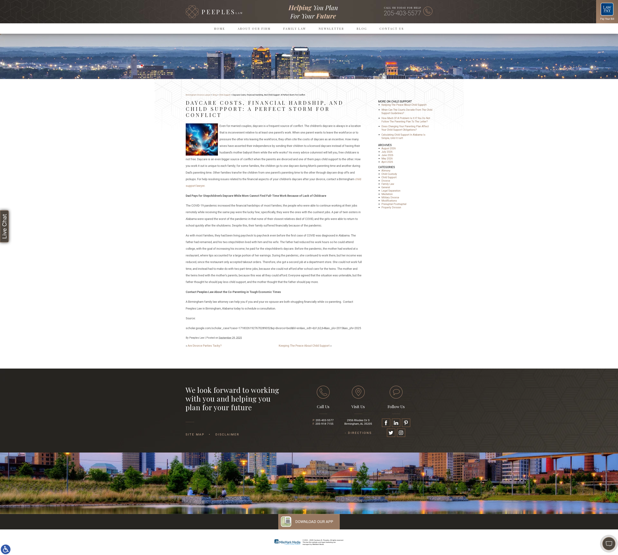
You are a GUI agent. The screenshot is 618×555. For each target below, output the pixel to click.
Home (219, 29)
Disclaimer (227, 434)
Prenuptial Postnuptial (393, 204)
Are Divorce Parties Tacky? (205, 345)
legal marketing (327, 542)
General (385, 187)
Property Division (391, 207)
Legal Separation (390, 190)
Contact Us (391, 29)
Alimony (385, 170)
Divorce (385, 180)
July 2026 (387, 151)
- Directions (358, 433)
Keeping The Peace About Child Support (304, 345)
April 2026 (387, 161)
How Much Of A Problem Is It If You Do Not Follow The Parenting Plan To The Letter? (405, 120)
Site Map (195, 434)
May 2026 (387, 158)
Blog (362, 29)
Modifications (389, 200)
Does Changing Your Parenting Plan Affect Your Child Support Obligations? (405, 128)
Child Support (224, 95)
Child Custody (389, 174)
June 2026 (387, 155)
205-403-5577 (402, 13)
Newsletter (331, 29)
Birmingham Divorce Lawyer (198, 95)
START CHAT (594, 522)
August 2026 (388, 148)
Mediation (387, 194)
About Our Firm (254, 29)
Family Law (294, 29)
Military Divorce (390, 197)
